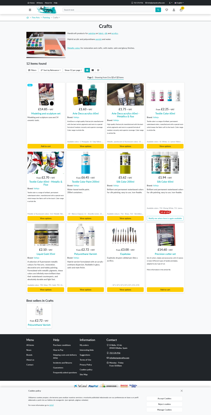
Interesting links (87, 350)
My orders (84, 345)
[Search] (158, 9)
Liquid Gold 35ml (46, 254)
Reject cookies (164, 404)
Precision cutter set (165, 254)
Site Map (84, 374)
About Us (48, 3)
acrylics (114, 33)
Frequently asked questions (65, 372)
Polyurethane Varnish (85, 254)
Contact (29, 364)
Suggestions (85, 355)
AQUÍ (51, 405)
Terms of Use (85, 359)
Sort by (51, 70)
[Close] (182, 391)
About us (30, 359)
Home (32, 3)
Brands (29, 355)
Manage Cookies (164, 409)
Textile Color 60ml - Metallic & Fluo (45, 183)
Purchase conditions (62, 345)
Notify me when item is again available (165, 218)
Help (55, 3)
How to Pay (58, 350)
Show (72, 70)
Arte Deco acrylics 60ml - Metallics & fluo (125, 115)
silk (106, 33)
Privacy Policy (86, 364)
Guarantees (58, 367)
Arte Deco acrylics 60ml (86, 113)
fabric (101, 33)
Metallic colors (73, 48)
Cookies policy (86, 369)
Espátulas (125, 254)
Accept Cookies (164, 398)
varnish (98, 39)
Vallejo (76, 117)
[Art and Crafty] (48, 10)
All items (40, 3)
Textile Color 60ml (165, 113)
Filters (33, 70)
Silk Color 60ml (165, 181)
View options (85, 146)
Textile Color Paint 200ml (85, 181)
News (28, 350)
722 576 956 (138, 3)
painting (91, 33)
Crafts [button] (55, 17)
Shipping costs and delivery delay (65, 356)
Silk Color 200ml (125, 181)
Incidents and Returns (62, 362)
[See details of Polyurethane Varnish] (39, 311)
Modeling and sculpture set (45, 113)
